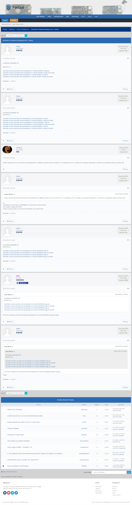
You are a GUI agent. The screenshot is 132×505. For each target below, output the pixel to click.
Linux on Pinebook (22, 29)
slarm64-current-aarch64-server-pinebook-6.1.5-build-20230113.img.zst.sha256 (28, 73)
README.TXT (15, 63)
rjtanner (84, 435)
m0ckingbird (106, 502)
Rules (49, 16)
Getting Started (58, 16)
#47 (128, 340)
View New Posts (6, 24)
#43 (128, 157)
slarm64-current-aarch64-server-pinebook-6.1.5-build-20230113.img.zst (26, 71)
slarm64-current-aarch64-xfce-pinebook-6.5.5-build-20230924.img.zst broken (34, 315)
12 (97, 435)
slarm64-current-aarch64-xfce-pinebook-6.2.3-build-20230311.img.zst (25, 126)
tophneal (121, 429)
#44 (128, 188)
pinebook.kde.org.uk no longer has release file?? (22, 460)
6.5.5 (9, 247)
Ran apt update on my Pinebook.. (18, 466)
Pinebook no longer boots (15, 435)
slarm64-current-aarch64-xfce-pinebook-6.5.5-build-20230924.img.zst (25, 255)
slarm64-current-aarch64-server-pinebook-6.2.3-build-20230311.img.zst (26, 122)
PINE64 (5, 29)
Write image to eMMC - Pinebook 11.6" (19, 447)
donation (6, 81)
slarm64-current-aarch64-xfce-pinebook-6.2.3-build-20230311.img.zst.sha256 (28, 128)
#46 (128, 288)
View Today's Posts (17, 24)
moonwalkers (84, 441)
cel (119, 442)
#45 (128, 240)
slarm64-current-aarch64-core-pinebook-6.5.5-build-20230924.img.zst (25, 251)
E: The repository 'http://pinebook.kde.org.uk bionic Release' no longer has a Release (34, 453)
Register (13, 20)
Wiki (67, 16)
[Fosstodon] (16, 493)
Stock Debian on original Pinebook (18, 441)
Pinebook (12, 29)
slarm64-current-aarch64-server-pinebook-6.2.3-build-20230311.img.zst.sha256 (28, 124)
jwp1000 (84, 428)
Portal (83, 16)
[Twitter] (12, 493)
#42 (128, 108)
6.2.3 (9, 115)
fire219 (127, 502)
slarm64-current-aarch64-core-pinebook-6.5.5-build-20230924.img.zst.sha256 (28, 253)
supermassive (84, 460)
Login (5, 20)
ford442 (84, 466)
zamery (19, 148)
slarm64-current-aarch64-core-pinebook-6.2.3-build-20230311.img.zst (25, 118)
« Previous (9, 35)
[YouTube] (8, 493)
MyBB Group (24, 502)
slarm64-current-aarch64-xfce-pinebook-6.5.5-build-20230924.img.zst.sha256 (28, 256)
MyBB (11, 502)
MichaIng (84, 409)
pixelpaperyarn (84, 453)
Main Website (41, 16)
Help (96, 16)
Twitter (97, 489)
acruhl (84, 422)
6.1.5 (9, 67)
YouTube (98, 491)
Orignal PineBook (13, 428)
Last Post (115, 410)
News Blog (75, 16)
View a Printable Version (10, 472)
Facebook (98, 486)
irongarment (84, 447)
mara (18, 46)
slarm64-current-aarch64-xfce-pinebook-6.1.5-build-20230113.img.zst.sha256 (28, 77)
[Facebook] (5, 493)
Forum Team (116, 495)
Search (90, 16)
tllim (119, 410)
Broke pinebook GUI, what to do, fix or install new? (23, 422)
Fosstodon (98, 493)
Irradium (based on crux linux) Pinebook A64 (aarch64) (25, 416)
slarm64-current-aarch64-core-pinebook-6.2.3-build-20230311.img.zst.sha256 (28, 120)
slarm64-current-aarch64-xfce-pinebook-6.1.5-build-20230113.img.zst (25, 75)
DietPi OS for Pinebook (14, 409)
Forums (114, 486)
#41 (128, 58)
